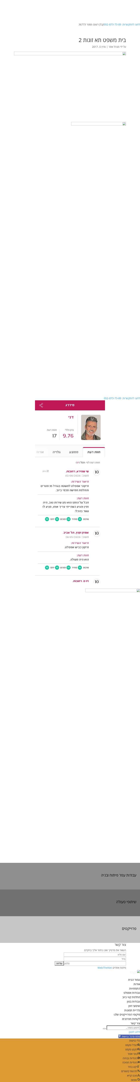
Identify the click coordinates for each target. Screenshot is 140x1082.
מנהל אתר (114, 46)
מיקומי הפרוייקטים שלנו (127, 1014)
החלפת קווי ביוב (131, 997)
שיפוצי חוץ (134, 1006)
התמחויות (134, 988)
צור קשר (135, 1023)
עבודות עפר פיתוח (123, 875)
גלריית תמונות (132, 1010)
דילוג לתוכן (134, 1032)
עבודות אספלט (132, 992)
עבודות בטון (133, 1001)
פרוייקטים (129, 928)
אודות (137, 984)
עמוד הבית (134, 979)
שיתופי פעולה (126, 901)
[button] (129, 1036)
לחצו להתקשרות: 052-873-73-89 (122, 24)
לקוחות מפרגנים (131, 1019)
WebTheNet (105, 967)
